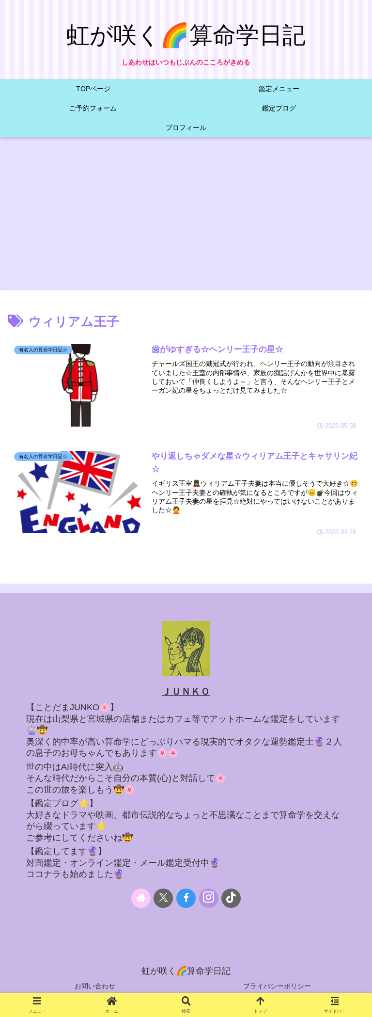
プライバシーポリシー (277, 986)
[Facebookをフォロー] (186, 898)
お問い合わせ (95, 986)
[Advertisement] (186, 217)
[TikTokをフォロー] (231, 898)
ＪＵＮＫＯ (186, 691)
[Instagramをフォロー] (208, 898)
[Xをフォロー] (163, 898)
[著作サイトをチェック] (141, 898)
